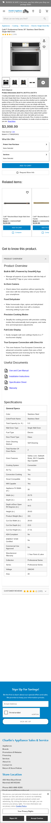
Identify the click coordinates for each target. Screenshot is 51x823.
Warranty (13, 388)
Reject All (13, 818)
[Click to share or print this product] (44, 40)
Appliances (6, 26)
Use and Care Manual (19, 371)
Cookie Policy (21, 806)
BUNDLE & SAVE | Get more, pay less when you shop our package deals (27, 3)
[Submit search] (45, 18)
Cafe (13, 132)
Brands (5, 749)
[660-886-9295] (40, 11)
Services (5, 758)
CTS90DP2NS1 (13, 134)
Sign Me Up (25, 722)
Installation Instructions (19, 376)
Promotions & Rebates (12, 752)
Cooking (15, 26)
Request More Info (27, 172)
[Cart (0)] (47, 11)
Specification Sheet (17, 382)
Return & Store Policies (12, 768)
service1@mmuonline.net (18, 790)
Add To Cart (25, 166)
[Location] (33, 11)
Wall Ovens (25, 26)
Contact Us (7, 765)
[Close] (48, 794)
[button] (4, 11)
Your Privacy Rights (25, 811)
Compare (18, 232)
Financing (6, 755)
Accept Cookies (37, 818)
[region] (25, 807)
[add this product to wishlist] (44, 47)
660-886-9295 (16, 787)
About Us (6, 762)
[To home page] (18, 11)
